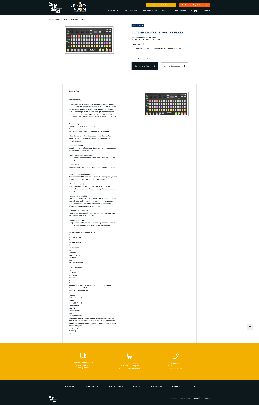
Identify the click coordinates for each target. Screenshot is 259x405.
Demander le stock (142, 66)
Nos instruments (149, 11)
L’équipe (194, 11)
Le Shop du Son (130, 11)
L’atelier (165, 11)
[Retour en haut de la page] (250, 327)
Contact (207, 11)
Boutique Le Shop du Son (192, 5)
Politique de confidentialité (181, 398)
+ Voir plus (136, 44)
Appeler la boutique (172, 66)
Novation (152, 37)
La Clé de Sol (112, 11)
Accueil (51, 19)
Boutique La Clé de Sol (158, 5)
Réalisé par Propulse (202, 398)
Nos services (180, 11)
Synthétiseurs (141, 37)
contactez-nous (174, 48)
